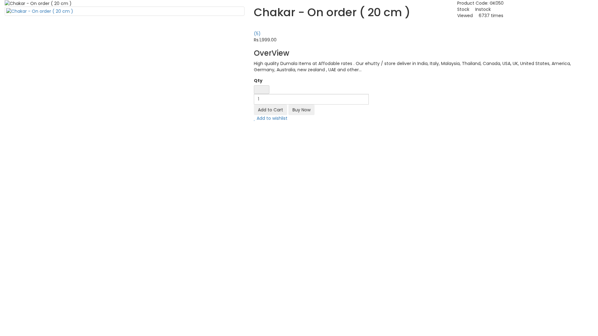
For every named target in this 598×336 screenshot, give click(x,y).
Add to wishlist (271, 118)
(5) (257, 33)
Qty (258, 80)
